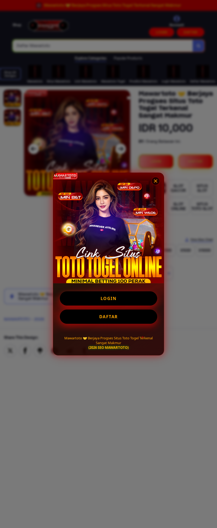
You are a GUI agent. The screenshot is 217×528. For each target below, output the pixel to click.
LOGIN (109, 298)
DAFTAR (108, 317)
